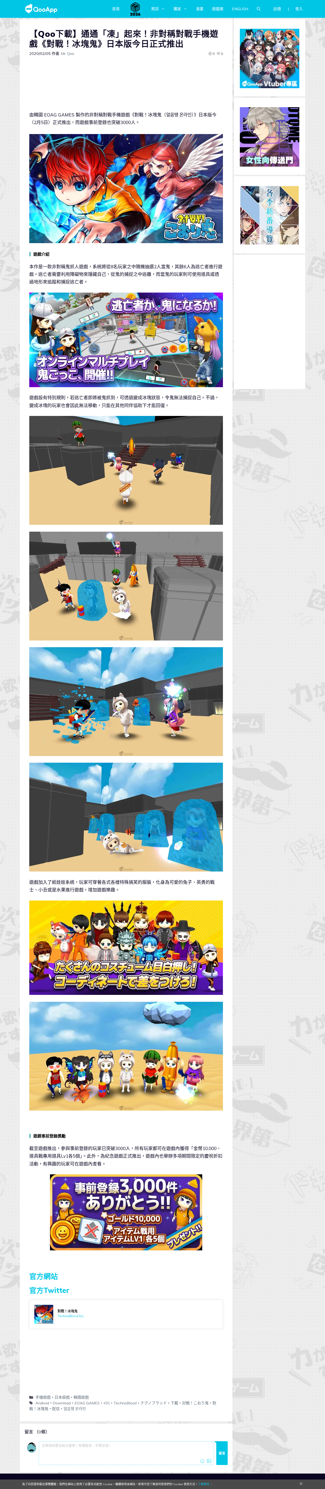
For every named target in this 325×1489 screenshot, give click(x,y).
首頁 (116, 8)
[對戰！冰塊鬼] (126, 1314)
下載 (174, 1403)
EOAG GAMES (87, 1403)
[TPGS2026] (135, 9)
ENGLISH (240, 8)
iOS (106, 1403)
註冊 (277, 8)
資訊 (155, 8)
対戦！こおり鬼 (195, 1403)
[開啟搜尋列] (258, 8)
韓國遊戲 (81, 1397)
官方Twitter (49, 1290)
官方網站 (43, 1276)
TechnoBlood (125, 1403)
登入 (299, 8)
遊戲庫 (217, 8)
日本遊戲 (62, 1397)
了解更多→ (205, 1484)
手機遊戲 (43, 1397)
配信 (56, 1408)
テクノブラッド (153, 1403)
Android (42, 1403)
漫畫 (199, 8)
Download (62, 1403)
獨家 (177, 8)
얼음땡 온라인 (75, 1408)
